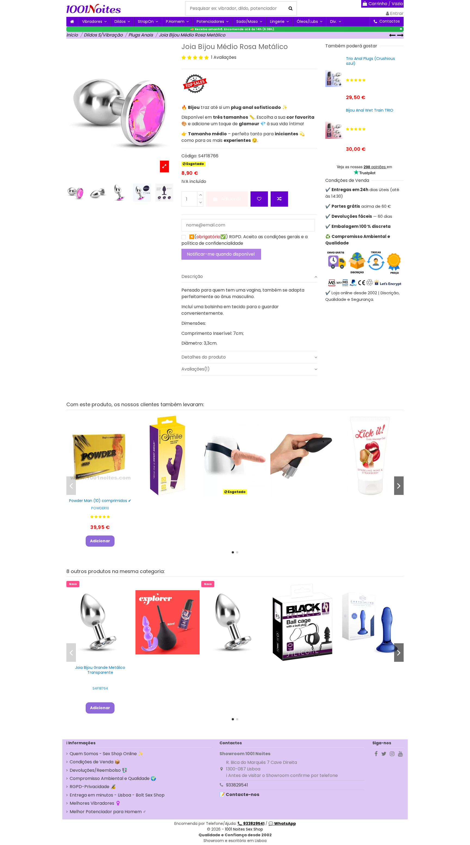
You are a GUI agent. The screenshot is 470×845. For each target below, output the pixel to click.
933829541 (237, 785)
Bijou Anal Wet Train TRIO (369, 110)
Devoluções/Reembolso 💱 (98, 770)
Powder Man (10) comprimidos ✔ (100, 500)
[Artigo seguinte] (400, 35)
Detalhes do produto (203, 357)
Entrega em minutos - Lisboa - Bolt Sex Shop (117, 795)
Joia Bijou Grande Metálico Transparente (100, 670)
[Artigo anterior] (393, 35)
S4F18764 (100, 688)
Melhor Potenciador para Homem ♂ (108, 812)
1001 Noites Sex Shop (244, 829)
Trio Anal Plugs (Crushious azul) (370, 61)
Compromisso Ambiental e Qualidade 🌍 (113, 778)
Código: (189, 156)
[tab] (249, 277)
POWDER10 (100, 508)
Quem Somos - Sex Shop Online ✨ (106, 754)
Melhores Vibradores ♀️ (95, 803)
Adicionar (231, 199)
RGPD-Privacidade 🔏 (93, 786)
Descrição (192, 276)
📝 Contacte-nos (239, 794)
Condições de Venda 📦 (95, 762)
